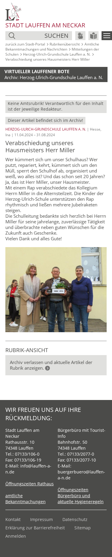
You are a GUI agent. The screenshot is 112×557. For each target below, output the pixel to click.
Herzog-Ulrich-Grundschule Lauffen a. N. (56, 54)
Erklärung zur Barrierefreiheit (35, 528)
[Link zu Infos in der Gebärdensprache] (80, 35)
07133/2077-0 (80, 454)
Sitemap (82, 528)
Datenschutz (75, 519)
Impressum (41, 519)
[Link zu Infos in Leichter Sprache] (93, 35)
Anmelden (15, 536)
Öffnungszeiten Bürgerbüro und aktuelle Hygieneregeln (81, 495)
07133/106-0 (27, 454)
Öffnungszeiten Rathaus (29, 484)
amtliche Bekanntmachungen (25, 498)
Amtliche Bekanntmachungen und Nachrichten (52, 47)
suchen (56, 36)
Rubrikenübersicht (65, 44)
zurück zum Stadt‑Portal (25, 44)
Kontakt (13, 519)
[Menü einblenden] (107, 35)
